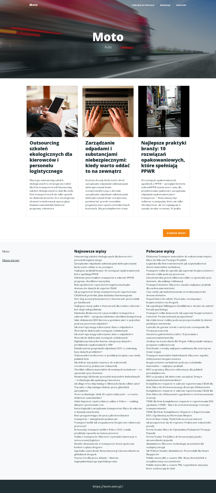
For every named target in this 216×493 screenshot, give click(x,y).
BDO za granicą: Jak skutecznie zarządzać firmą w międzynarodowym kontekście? (174, 378)
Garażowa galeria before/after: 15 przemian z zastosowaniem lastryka (172, 336)
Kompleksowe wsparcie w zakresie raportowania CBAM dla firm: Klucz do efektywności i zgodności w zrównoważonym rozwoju (179, 394)
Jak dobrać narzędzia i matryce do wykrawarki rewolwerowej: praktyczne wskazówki (100, 364)
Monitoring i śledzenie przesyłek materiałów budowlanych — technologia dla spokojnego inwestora (107, 378)
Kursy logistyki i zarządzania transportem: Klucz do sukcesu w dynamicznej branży (108, 410)
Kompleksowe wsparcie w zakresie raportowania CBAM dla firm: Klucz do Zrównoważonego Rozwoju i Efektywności (179, 385)
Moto (33, 5)
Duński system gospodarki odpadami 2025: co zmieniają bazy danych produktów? (105, 350)
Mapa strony (11, 260)
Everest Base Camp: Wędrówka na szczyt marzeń (174, 418)
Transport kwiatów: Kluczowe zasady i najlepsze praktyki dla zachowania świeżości (178, 286)
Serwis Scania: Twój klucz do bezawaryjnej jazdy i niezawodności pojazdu (174, 438)
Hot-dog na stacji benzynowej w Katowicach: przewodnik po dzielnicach (106, 300)
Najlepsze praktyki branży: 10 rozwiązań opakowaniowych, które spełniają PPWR (107, 272)
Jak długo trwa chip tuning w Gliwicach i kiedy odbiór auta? (107, 383)
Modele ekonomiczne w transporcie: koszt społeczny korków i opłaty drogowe (104, 445)
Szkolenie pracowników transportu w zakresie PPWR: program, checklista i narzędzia (104, 279)
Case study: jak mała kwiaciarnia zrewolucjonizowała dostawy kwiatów (176, 293)
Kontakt (181, 5)
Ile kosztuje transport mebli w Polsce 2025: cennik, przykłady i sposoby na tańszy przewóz (102, 431)
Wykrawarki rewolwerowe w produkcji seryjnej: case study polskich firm (107, 357)
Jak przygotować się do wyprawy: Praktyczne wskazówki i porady (178, 424)
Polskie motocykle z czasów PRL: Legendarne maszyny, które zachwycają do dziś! (177, 466)
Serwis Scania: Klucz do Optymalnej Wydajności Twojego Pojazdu (178, 431)
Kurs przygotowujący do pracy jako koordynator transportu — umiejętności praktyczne (101, 417)
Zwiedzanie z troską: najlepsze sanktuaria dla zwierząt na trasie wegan (178, 350)
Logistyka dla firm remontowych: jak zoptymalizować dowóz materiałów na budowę (176, 265)
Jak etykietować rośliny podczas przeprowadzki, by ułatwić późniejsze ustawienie (179, 322)
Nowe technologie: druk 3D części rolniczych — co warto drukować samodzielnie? (106, 396)
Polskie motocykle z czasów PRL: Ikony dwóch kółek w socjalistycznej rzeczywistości (176, 459)
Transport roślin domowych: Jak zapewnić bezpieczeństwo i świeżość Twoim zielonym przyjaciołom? (179, 314)
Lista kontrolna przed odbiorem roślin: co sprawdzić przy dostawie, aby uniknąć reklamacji (178, 279)
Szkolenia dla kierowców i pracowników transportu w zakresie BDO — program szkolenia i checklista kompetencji (107, 314)
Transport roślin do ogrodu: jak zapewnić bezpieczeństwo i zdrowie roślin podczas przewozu (179, 272)
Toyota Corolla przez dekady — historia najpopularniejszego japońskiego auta (96, 459)
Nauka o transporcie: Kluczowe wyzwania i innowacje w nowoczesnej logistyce (105, 438)
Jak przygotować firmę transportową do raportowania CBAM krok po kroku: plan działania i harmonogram (105, 293)
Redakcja (165, 5)
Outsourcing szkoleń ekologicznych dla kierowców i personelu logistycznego (103, 258)
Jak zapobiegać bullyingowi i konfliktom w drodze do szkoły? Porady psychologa (180, 307)
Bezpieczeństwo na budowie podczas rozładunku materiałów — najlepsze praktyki (174, 364)
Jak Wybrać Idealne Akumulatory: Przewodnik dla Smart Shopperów (177, 452)
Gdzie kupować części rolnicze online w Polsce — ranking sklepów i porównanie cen (106, 403)
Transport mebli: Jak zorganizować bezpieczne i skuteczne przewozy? (107, 424)
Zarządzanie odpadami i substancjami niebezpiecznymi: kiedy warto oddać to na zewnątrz (105, 265)
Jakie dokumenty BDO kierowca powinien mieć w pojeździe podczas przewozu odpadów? (107, 322)
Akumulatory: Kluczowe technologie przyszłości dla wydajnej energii (175, 445)
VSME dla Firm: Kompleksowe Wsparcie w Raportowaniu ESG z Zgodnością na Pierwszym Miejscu (178, 413)
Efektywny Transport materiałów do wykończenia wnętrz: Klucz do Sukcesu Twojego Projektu (179, 258)
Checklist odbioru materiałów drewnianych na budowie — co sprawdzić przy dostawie (108, 371)
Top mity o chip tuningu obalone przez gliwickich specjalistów (101, 389)
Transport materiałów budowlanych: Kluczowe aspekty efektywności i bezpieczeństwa (177, 357)
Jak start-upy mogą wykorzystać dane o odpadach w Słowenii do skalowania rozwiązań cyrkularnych (103, 329)
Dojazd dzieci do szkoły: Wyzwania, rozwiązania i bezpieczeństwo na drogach (173, 300)
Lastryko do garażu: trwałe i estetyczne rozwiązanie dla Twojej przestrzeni (177, 329)
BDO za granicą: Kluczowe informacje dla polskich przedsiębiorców (174, 371)
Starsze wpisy (176, 233)
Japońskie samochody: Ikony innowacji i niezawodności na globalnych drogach (106, 452)
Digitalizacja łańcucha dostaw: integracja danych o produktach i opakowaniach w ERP (103, 343)
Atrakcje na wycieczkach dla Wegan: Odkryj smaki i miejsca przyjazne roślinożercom (179, 343)
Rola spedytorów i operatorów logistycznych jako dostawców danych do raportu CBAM (102, 286)
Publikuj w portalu (143, 5)
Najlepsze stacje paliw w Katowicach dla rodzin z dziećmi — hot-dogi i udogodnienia (108, 307)
